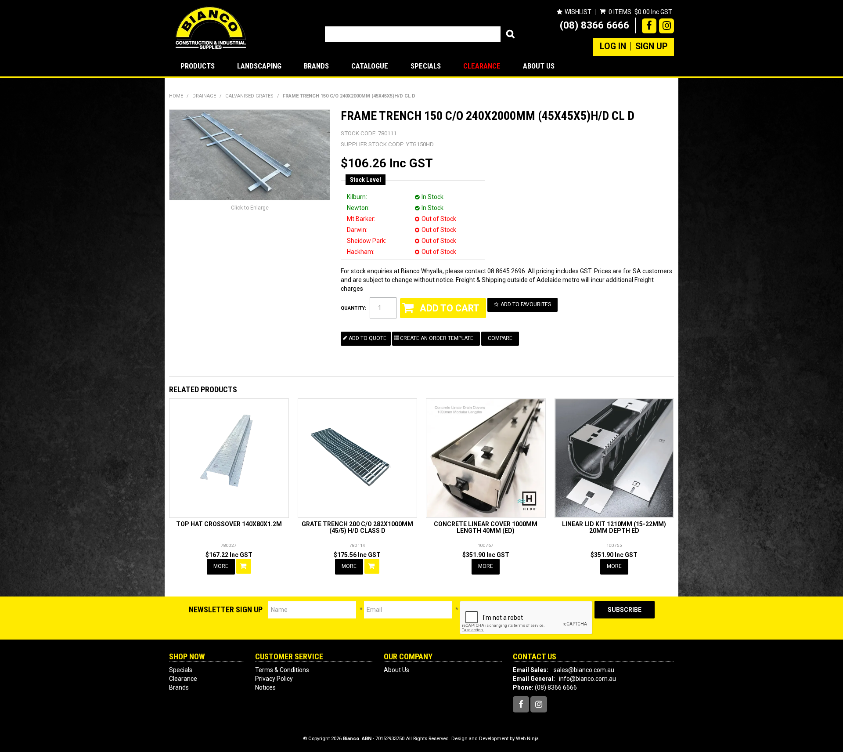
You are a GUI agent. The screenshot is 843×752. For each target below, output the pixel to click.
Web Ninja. (528, 738)
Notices (265, 687)
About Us (539, 65)
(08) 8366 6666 (594, 25)
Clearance (482, 65)
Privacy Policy (274, 678)
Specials (426, 65)
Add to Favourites (526, 304)
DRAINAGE (204, 96)
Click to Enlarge (250, 208)
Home (176, 96)
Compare (500, 338)
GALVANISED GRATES (249, 96)
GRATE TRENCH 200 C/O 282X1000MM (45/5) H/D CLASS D (357, 527)
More (220, 566)
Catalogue (369, 65)
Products (197, 65)
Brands (316, 65)
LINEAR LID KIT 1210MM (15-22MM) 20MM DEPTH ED (614, 527)
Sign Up (651, 46)
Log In (613, 46)
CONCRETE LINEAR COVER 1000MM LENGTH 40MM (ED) (485, 527)
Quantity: (353, 308)
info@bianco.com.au (587, 678)
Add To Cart (243, 566)
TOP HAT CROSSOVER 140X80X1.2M (229, 524)
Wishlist (578, 12)
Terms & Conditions (282, 669)
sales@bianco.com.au (584, 669)
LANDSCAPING (259, 65)
